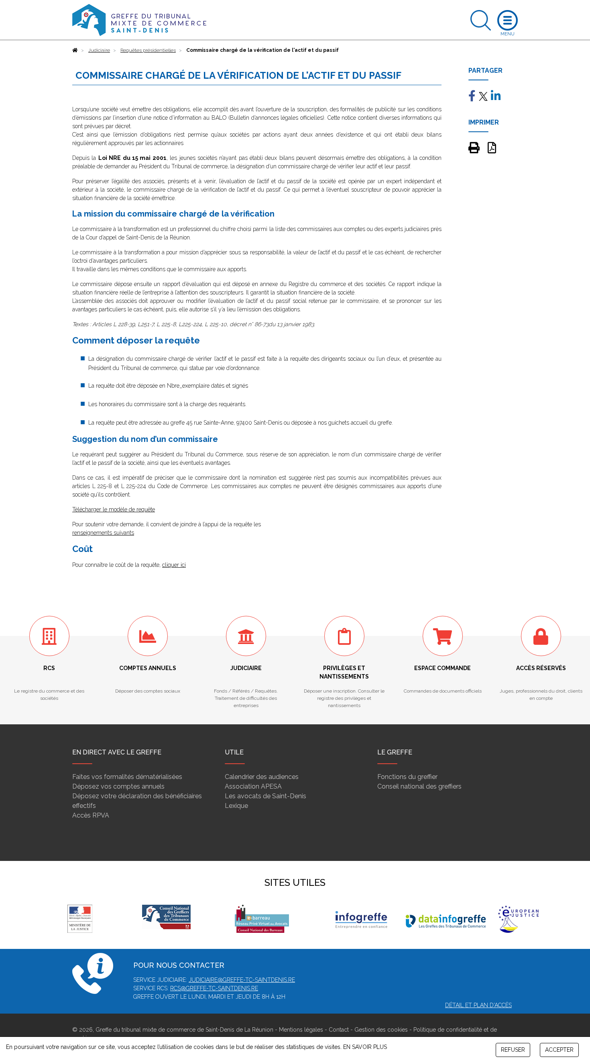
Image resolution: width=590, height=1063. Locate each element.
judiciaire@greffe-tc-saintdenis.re (242, 980)
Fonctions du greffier (407, 777)
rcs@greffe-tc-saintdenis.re (214, 988)
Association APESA (253, 786)
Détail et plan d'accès (478, 1005)
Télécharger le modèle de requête (113, 509)
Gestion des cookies (381, 1029)
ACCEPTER (559, 1050)
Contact (339, 1029)
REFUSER (513, 1050)
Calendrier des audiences (262, 777)
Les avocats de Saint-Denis (265, 796)
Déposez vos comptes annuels (118, 786)
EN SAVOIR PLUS (365, 1047)
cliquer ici (174, 565)
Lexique (236, 806)
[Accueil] (75, 50)
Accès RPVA (90, 815)
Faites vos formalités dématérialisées (127, 777)
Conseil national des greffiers (419, 786)
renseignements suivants (103, 532)
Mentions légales (301, 1029)
